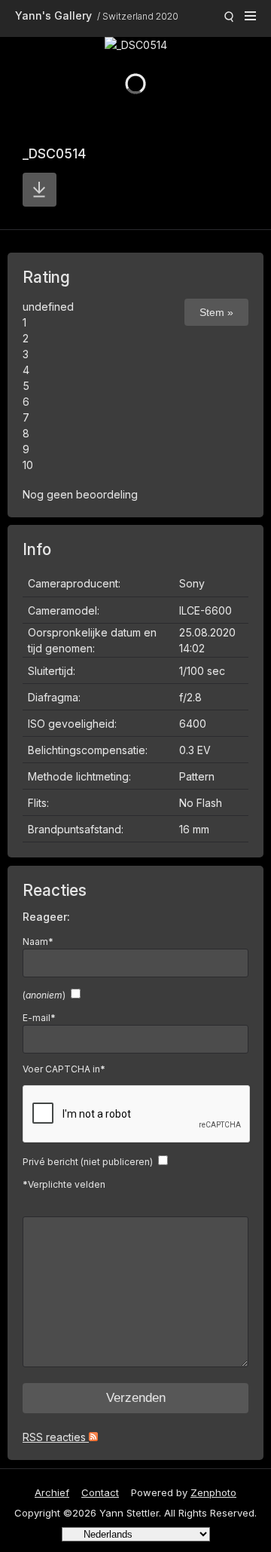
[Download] (39, 190)
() (44, 995)
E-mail (39, 1017)
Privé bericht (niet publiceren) (88, 1161)
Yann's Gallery (53, 15)
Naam (38, 941)
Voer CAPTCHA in (64, 1069)
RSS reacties (56, 1437)
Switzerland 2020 (140, 16)
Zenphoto (213, 1492)
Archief (52, 1492)
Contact (100, 1492)
